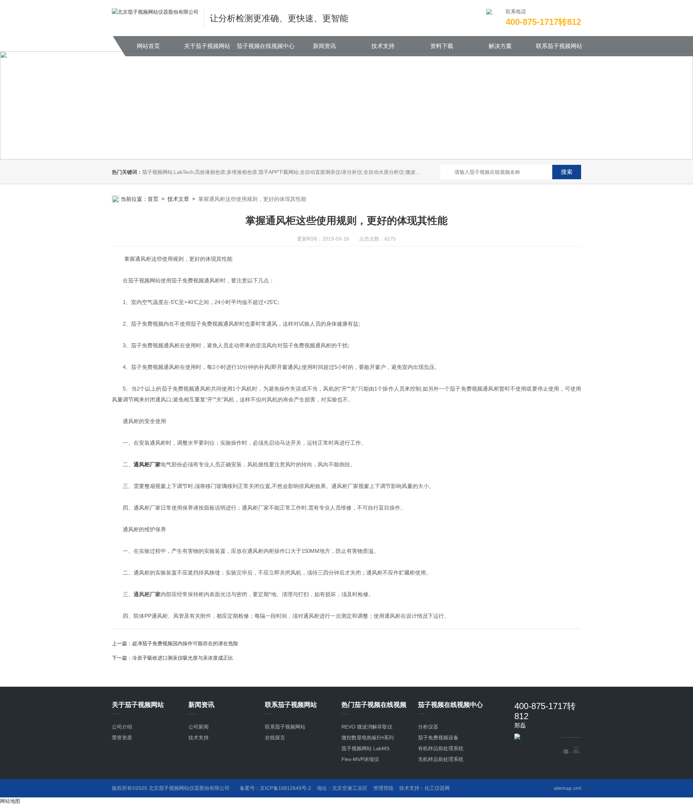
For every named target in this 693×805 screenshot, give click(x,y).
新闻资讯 (324, 46)
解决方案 (500, 46)
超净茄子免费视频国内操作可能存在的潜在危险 (185, 643)
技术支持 (383, 46)
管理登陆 (383, 788)
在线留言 (275, 737)
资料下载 (441, 46)
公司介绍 (122, 727)
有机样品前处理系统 (440, 748)
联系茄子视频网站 (559, 46)
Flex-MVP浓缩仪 (360, 759)
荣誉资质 (122, 737)
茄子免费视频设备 (438, 737)
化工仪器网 (437, 788)
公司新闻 (198, 727)
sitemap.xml (567, 788)
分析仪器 (428, 727)
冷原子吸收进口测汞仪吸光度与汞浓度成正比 (182, 658)
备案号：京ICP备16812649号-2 (275, 788)
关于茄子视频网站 (207, 46)
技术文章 (178, 199)
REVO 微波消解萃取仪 (366, 727)
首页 (153, 199)
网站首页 (148, 46)
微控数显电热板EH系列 (367, 737)
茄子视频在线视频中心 (266, 46)
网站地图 (10, 801)
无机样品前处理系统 (440, 759)
